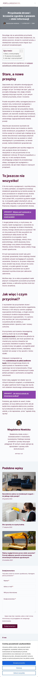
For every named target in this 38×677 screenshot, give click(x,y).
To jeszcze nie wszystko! (13, 56)
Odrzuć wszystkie (19, 673)
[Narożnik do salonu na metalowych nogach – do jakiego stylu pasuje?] (19, 481)
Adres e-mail (8, 586)
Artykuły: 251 (19, 453)
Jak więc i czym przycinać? (13, 58)
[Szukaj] (35, 3)
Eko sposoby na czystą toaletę (13, 524)
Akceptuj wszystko (19, 663)
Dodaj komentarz (10, 599)
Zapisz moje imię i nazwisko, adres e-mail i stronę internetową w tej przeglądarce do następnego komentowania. (17, 618)
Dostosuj (19, 668)
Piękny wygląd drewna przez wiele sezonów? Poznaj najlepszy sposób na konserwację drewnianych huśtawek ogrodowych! (18, 555)
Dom (33, 23)
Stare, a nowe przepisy (12, 53)
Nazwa (6, 581)
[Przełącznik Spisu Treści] (20, 51)
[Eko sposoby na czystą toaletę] (19, 512)
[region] (19, 659)
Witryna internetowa (10, 592)
